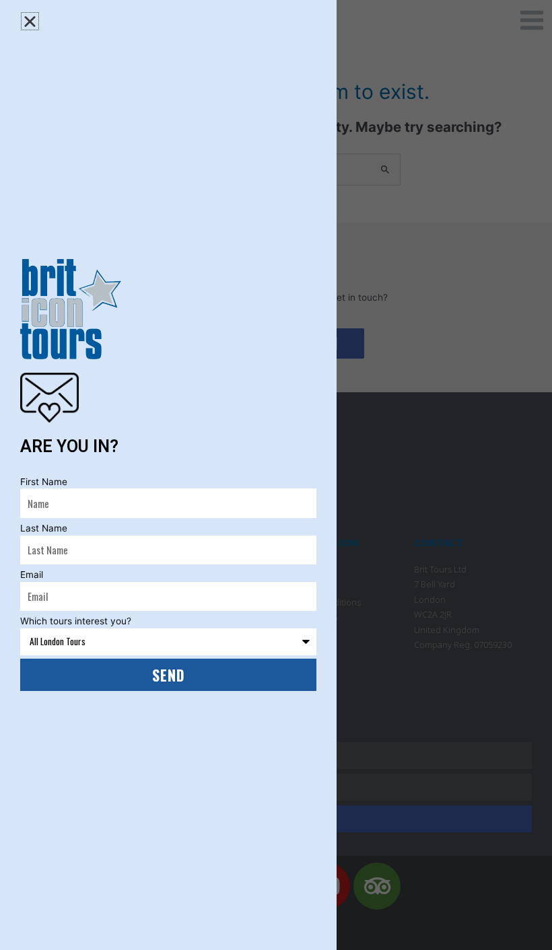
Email (31, 574)
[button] (30, 21)
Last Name (43, 528)
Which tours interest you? (75, 621)
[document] (276, 475)
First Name (43, 481)
